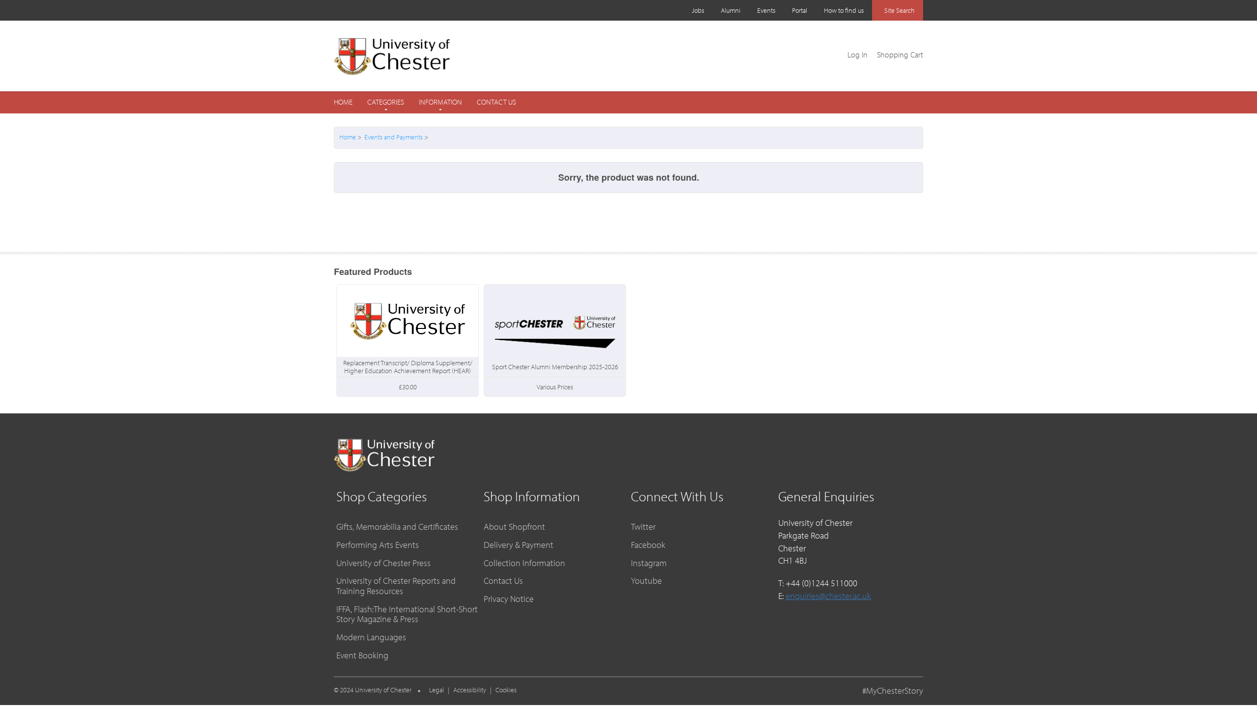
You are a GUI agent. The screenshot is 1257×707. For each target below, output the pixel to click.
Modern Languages (371, 637)
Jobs (698, 10)
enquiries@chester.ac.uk (828, 595)
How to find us (844, 10)
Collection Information (524, 563)
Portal (799, 10)
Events (766, 10)
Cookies (506, 690)
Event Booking (362, 655)
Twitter (643, 526)
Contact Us (496, 102)
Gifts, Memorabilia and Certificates (397, 526)
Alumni (730, 10)
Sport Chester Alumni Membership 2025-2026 (555, 366)
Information (440, 102)
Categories (385, 102)
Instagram (649, 563)
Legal (436, 690)
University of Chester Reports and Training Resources (396, 586)
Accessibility (469, 690)
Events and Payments (393, 137)
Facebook (648, 544)
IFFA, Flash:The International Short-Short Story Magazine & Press (407, 614)
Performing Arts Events (377, 544)
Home (343, 102)
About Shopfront (514, 526)
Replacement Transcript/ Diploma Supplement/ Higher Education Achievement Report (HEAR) (407, 366)
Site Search (899, 10)
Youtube (646, 580)
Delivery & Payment (518, 544)
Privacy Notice (509, 598)
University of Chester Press (383, 563)
